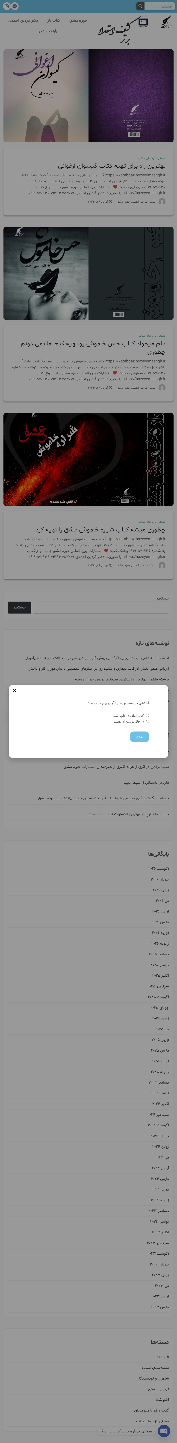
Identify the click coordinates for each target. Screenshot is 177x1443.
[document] (88, 721)
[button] (14, 690)
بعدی (139, 736)
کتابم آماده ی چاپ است (128, 715)
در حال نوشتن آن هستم (128, 721)
